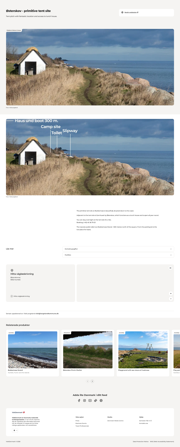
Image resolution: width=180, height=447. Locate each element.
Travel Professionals (82, 426)
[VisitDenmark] (18, 412)
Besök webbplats (130, 12)
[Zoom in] (171, 293)
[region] (125, 283)
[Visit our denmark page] (79, 400)
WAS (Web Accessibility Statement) (162, 441)
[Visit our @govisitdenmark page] (95, 400)
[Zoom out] (171, 298)
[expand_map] (170, 268)
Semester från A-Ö (145, 421)
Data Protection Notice (140, 441)
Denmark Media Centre (115, 421)
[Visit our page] (84, 400)
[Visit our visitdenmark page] (90, 400)
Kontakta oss (143, 423)
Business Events (81, 423)
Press (77, 421)
